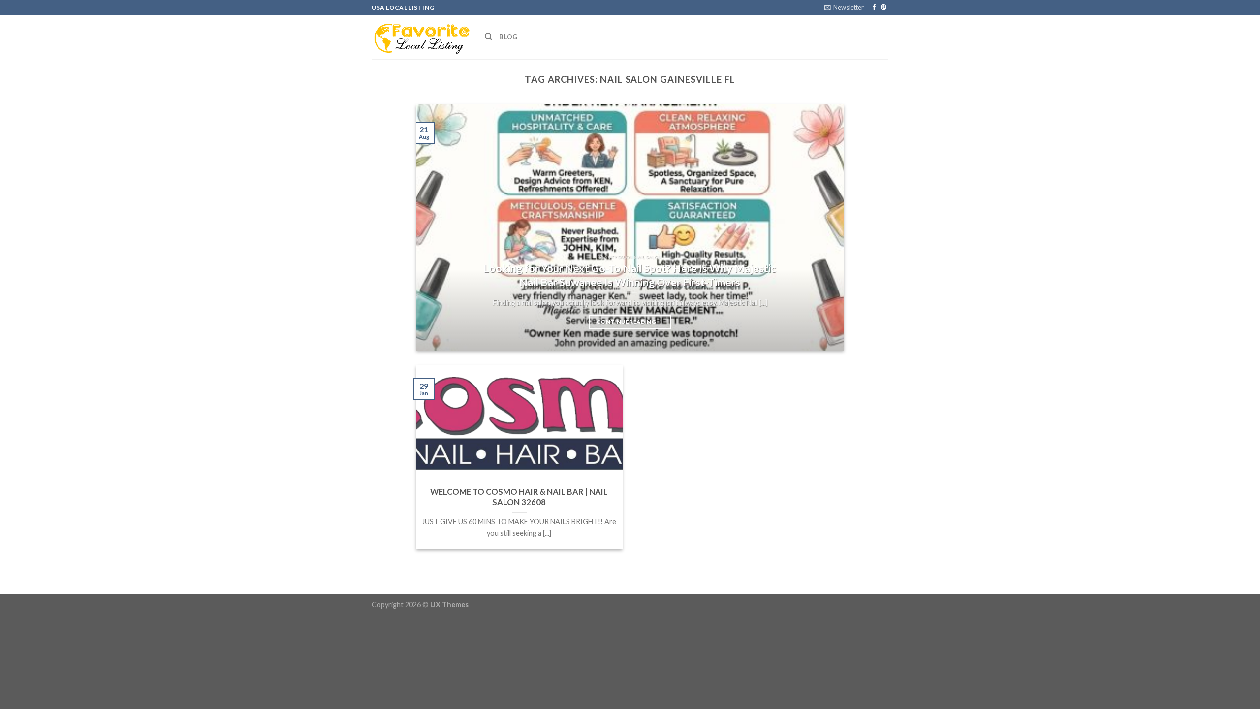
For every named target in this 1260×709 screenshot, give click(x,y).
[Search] (488, 37)
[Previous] (437, 227)
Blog (508, 37)
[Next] (823, 227)
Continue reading (630, 322)
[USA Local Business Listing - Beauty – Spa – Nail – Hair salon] (421, 37)
